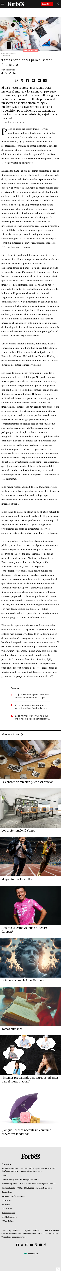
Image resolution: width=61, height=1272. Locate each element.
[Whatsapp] (16, 80)
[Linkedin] (45, 80)
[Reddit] (33, 80)
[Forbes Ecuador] (15, 4)
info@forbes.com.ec (34, 1171)
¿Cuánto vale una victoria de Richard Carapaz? (24, 930)
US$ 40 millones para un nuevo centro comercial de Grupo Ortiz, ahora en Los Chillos (32, 696)
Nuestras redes (29, 1234)
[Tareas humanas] (30, 1006)
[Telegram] (39, 80)
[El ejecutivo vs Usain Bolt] (30, 856)
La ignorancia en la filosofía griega (23, 980)
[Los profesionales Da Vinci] (30, 808)
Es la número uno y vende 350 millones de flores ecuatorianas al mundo (32, 717)
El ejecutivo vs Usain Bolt (17, 879)
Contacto (46, 1230)
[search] (58, 4)
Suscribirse (46, 4)
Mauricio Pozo (8, 70)
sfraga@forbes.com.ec (43, 1188)
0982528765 (7, 1209)
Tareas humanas (11, 1029)
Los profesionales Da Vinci (18, 830)
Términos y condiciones (12, 1230)
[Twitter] (22, 80)
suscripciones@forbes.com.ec (13, 1196)
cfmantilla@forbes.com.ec (29, 1180)
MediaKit (37, 1230)
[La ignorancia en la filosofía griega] (30, 958)
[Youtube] (31, 1245)
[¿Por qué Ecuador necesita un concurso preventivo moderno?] (30, 1107)
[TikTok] (45, 1245)
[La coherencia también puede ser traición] (30, 759)
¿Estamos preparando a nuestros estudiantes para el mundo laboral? (29, 1079)
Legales (27, 1230)
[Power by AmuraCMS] (30, 1253)
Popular (15, 688)
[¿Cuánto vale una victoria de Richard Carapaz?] (30, 905)
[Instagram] (26, 1245)
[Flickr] (40, 1245)
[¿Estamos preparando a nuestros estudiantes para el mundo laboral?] (30, 1055)
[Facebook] (27, 80)
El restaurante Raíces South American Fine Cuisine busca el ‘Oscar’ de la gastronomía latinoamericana (32, 707)
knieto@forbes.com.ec (46, 1184)
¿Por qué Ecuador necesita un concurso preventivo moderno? (26, 1132)
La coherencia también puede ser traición (27, 782)
